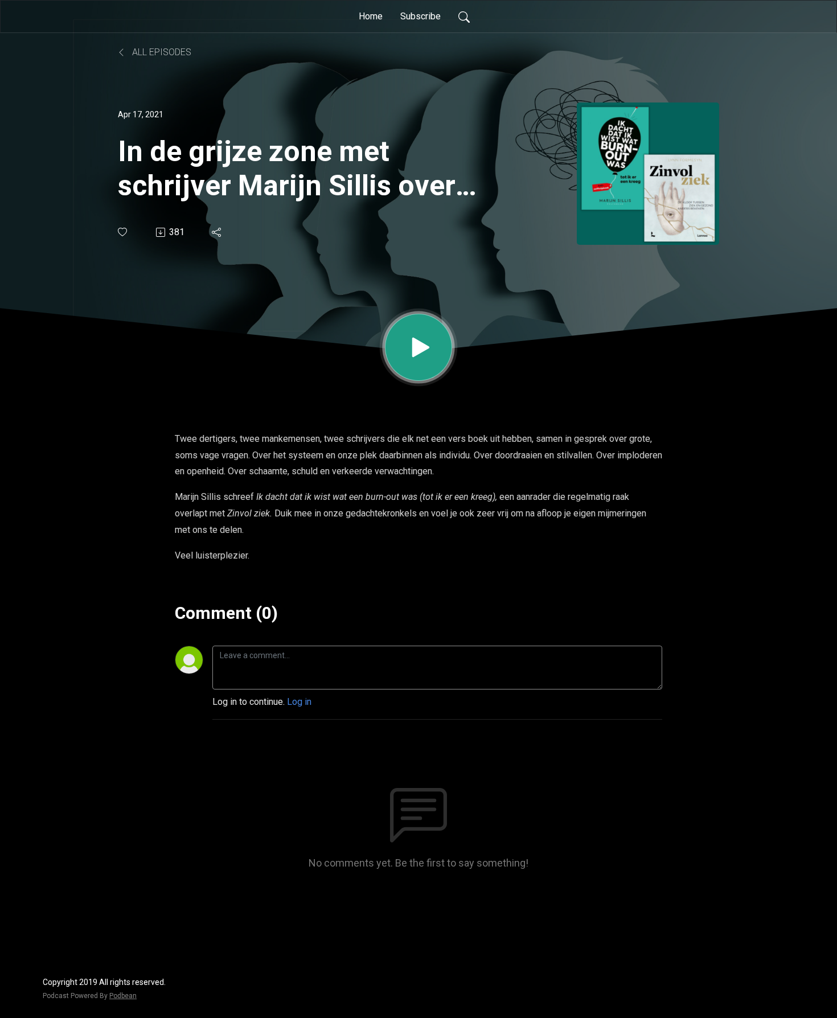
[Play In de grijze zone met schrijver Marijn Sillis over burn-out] (418, 347)
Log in (299, 701)
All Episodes (160, 52)
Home (371, 16)
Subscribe (420, 16)
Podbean (123, 996)
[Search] (464, 16)
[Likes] (123, 232)
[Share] (217, 232)
